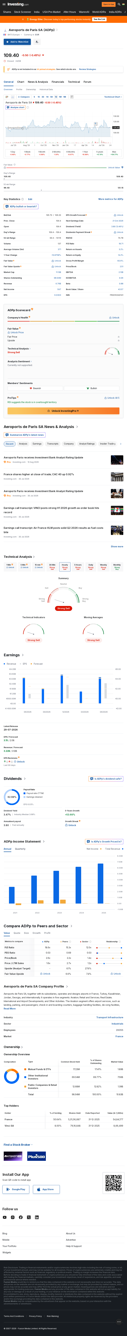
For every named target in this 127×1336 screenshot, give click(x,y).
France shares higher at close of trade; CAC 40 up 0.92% (39, 474)
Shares (7, 12)
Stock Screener (22, 12)
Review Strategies (87, 69)
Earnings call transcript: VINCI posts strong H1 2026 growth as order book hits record (51, 510)
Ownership (31, 89)
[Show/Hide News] (72, 97)
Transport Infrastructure (109, 1017)
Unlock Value (114, 167)
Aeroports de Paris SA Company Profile (34, 986)
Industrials (117, 1023)
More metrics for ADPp (111, 199)
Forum (87, 81)
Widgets (6, 1252)
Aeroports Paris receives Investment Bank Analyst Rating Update (43, 457)
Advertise (71, 1239)
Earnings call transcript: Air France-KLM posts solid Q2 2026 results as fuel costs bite (53, 530)
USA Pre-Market (51, 12)
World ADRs (99, 12)
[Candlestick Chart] (7, 97)
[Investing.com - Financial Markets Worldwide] (18, 4)
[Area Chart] (12, 97)
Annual (7, 849)
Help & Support (74, 1246)
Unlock (46, 973)
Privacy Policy (35, 1316)
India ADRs (115, 12)
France (119, 1036)
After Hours (70, 12)
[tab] (10, 567)
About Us (70, 1233)
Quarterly (20, 849)
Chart (20, 81)
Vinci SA (9, 1125)
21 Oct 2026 (118, 221)
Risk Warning (53, 1316)
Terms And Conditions (14, 1316)
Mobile (5, 1239)
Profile (19, 89)
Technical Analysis (18, 557)
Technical (74, 81)
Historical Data (46, 89)
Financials (58, 81)
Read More (10, 1008)
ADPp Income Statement (22, 841)
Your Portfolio (9, 1246)
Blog (4, 1233)
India (36, 12)
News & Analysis (38, 81)
